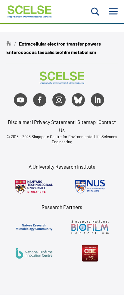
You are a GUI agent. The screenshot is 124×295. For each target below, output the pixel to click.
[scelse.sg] (30, 10)
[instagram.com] (59, 99)
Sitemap (86, 122)
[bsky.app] (78, 99)
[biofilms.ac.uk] (34, 253)
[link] (62, 81)
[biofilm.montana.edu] (90, 253)
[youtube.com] (20, 99)
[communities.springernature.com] (34, 227)
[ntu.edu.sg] (34, 187)
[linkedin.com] (97, 99)
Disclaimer (19, 122)
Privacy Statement (55, 122)
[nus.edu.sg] (90, 187)
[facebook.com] (39, 99)
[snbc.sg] (90, 227)
